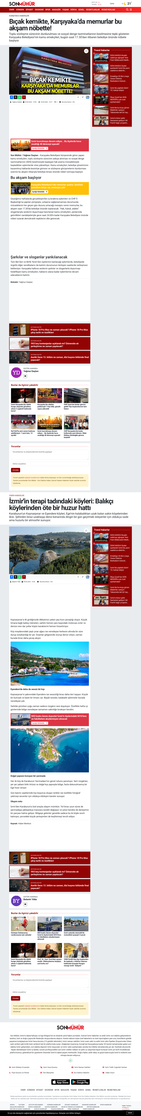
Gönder (16, 470)
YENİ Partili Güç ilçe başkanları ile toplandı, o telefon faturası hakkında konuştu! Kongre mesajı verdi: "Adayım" (76, 962)
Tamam (130, 1113)
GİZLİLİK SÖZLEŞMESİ (36, 1105)
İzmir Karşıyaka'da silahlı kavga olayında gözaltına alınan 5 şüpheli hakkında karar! (21, 407)
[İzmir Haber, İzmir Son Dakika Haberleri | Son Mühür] (22, 3)
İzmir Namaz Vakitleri (82, 1067)
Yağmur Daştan (17, 102)
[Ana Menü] (130, 9)
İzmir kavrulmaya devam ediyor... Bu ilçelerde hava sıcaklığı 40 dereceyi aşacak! (48, 433)
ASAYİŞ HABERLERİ (51, 1107)
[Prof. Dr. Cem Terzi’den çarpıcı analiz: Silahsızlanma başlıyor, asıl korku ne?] (49, 950)
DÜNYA (73, 9)
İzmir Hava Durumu (50, 1067)
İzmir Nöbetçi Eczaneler (20, 1067)
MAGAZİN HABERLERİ (17, 1107)
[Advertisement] (50, 121)
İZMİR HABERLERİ (89, 1109)
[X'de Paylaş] (15, 97)
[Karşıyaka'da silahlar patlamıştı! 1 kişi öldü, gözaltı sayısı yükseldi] (49, 395)
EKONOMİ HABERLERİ (89, 1105)
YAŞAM (65, 9)
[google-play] (80, 1082)
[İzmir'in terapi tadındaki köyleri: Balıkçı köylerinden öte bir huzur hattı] (49, 550)
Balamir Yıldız (16, 582)
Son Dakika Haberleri (81, 1073)
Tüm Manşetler (48, 1073)
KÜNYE (12, 1105)
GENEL (81, 9)
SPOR (47, 9)
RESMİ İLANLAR (93, 9)
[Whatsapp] (70, 1060)
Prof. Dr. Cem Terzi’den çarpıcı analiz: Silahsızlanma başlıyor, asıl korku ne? (49, 961)
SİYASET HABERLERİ (71, 1105)
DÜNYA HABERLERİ (34, 1107)
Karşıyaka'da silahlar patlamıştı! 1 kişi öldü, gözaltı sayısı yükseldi (48, 406)
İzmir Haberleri (16, 495)
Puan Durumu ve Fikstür (20, 1073)
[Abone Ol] (87, 97)
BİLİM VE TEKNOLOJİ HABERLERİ (72, 1107)
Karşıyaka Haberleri (19, 16)
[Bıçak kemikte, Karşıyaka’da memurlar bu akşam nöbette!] (49, 71)
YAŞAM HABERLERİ (57, 1109)
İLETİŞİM (21, 1105)
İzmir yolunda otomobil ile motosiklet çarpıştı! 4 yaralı (74, 934)
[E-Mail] (25, 376)
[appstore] (60, 1082)
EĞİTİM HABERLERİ (93, 1107)
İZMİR (11, 9)
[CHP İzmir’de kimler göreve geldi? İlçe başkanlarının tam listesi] (76, 395)
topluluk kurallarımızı (32, 478)
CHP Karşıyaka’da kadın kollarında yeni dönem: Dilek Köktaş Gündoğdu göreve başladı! (75, 434)
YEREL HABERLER (73, 1109)
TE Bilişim (125, 1108)
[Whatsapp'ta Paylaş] (20, 97)
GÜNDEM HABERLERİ (54, 1105)
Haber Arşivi (109, 1073)
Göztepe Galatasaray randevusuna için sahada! (21, 934)
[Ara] (127, 9)
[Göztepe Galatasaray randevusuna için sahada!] (23, 924)
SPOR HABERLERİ (105, 1105)
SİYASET (29, 9)
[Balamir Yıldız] (16, 901)
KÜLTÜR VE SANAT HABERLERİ (20, 1109)
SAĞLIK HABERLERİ (40, 1109)
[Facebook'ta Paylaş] (11, 97)
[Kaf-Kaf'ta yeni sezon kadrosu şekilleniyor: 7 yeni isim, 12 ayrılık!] (23, 422)
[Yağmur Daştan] (16, 372)
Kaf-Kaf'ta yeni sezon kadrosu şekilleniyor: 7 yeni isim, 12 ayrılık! (23, 433)
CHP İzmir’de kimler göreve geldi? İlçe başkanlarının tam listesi (75, 406)
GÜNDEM (20, 9)
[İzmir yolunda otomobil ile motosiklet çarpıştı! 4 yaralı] (76, 924)
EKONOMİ (39, 9)
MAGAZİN (56, 9)
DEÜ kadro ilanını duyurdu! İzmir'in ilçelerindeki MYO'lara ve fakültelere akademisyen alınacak (49, 936)
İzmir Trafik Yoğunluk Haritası (116, 1067)
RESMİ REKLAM (108, 9)
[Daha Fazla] (24, 97)
